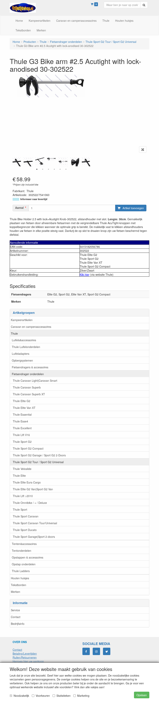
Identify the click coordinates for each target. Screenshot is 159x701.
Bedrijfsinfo (17, 624)
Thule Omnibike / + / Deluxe (30, 503)
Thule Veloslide (22, 469)
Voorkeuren (43, 696)
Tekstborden (18, 585)
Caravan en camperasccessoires (31, 327)
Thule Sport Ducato (25, 530)
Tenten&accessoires (24, 544)
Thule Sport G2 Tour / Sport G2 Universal (38, 462)
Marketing (83, 696)
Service (15, 610)
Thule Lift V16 (21, 435)
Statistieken (63, 696)
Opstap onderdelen (23, 564)
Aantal (19, 207)
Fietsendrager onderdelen (28, 374)
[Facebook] (86, 651)
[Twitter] (106, 651)
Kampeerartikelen (22, 320)
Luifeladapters (20, 354)
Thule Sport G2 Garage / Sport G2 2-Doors (39, 455)
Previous (12, 162)
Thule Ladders (21, 571)
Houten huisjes (20, 578)
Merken (15, 592)
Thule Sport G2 (22, 442)
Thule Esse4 (20, 421)
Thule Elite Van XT (24, 408)
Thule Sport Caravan (25, 516)
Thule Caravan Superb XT (29, 394)
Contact (15, 617)
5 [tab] (60, 169)
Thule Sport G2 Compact (28, 448)
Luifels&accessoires (24, 340)
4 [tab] (54, 169)
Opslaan (142, 695)
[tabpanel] (51, 159)
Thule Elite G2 (21, 401)
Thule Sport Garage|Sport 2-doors (34, 537)
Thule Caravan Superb (27, 387)
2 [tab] (43, 169)
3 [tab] (48, 169)
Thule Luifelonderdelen (26, 347)
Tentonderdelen (21, 551)
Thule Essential (22, 414)
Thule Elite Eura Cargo (27, 482)
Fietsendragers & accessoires (30, 367)
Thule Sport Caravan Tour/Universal (35, 523)
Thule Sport (20, 509)
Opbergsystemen (22, 360)
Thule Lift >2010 (23, 496)
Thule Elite (19, 475)
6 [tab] (66, 169)
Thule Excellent (22, 428)
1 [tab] (37, 169)
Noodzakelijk (21, 696)
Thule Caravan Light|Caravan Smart (35, 380)
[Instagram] (96, 651)
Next (91, 162)
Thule (14, 333)
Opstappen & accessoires (27, 557)
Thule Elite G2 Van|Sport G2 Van (33, 489)
